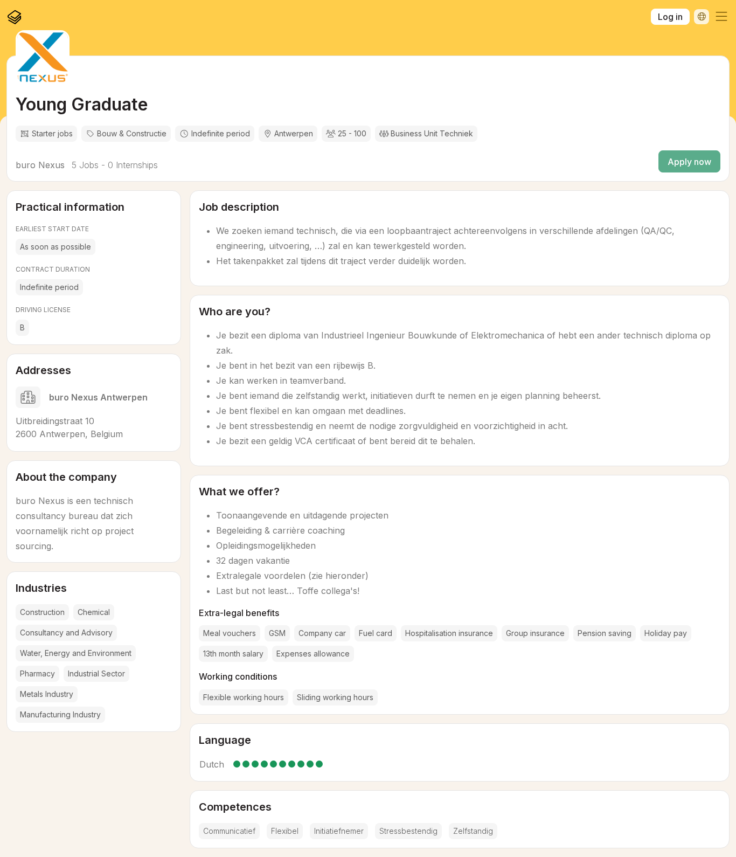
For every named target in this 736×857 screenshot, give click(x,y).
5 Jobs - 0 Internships (113, 165)
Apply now (689, 161)
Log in (670, 16)
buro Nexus (40, 165)
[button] (721, 16)
